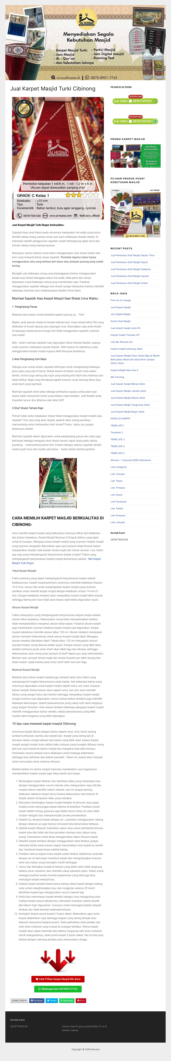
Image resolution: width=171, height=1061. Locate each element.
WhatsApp (68, 1000)
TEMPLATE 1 (117, 425)
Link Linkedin (118, 522)
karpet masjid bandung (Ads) (126, 348)
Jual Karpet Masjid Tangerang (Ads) (130, 404)
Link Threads (118, 487)
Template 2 (117, 432)
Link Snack (117, 494)
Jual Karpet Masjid (121, 307)
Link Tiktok (117, 480)
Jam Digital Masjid (120, 314)
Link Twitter (117, 508)
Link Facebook (119, 501)
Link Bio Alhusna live (122, 341)
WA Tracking (117, 377)
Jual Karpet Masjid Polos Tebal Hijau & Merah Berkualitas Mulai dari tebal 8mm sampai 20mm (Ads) (135, 359)
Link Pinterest (118, 515)
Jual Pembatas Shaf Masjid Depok (129, 262)
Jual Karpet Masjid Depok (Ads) (128, 397)
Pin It (81, 1000)
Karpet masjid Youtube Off (125, 334)
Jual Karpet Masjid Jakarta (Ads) (128, 390)
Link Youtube (118, 474)
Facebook (38, 1000)
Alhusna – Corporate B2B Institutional (131, 460)
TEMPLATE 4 (118, 446)
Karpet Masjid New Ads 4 (124, 370)
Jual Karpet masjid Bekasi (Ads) (128, 383)
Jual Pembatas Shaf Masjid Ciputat (130, 276)
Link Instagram (119, 467)
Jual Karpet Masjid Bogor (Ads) (127, 411)
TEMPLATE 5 (118, 453)
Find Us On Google (121, 300)
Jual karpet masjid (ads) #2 (125, 328)
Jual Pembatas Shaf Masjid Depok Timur (133, 255)
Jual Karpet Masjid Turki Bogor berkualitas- (38, 225)
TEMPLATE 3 (118, 439)
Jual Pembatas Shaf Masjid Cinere (129, 283)
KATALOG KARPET (121, 418)
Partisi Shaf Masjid (121, 321)
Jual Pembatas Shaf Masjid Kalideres (131, 269)
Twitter (52, 1000)
